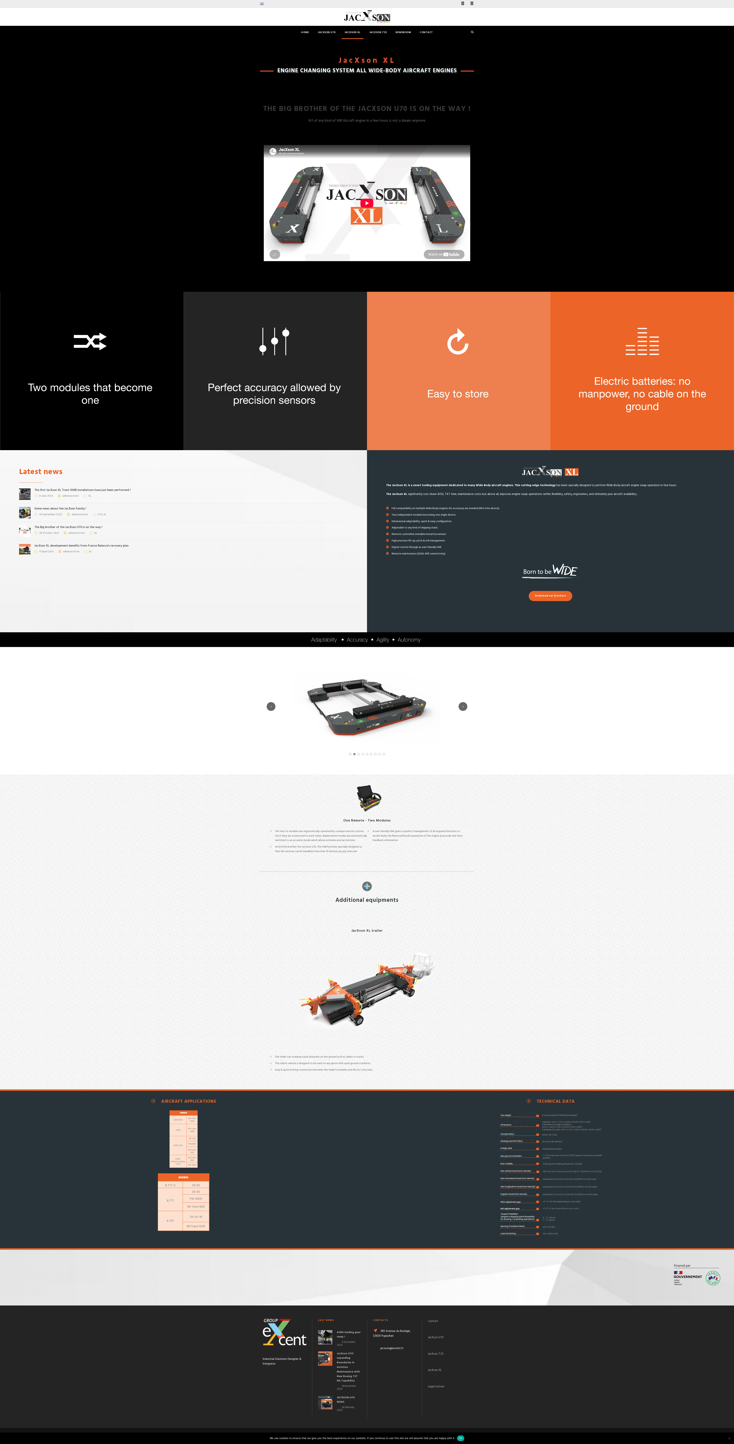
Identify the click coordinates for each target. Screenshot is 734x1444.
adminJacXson (71, 496)
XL (89, 496)
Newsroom (403, 32)
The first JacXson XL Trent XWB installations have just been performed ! (82, 490)
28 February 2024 (346, 1408)
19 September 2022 (50, 514)
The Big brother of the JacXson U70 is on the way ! (68, 527)
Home (305, 32)
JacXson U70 (327, 32)
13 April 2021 (46, 551)
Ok (460, 1438)
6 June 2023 (46, 496)
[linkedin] (463, 4)
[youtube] (472, 4)
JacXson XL (352, 32)
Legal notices (436, 1386)
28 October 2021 (49, 533)
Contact (426, 32)
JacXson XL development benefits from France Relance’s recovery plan (81, 545)
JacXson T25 (378, 32)
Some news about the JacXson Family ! (60, 508)
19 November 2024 (346, 1387)
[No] (729, 1438)
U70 (99, 514)
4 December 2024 (346, 1343)
